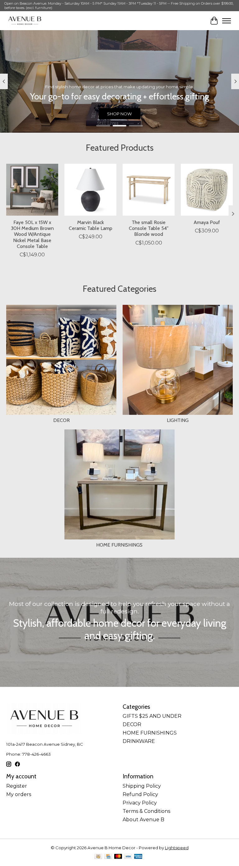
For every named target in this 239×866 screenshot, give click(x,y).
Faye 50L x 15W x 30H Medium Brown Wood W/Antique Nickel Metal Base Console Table (32, 234)
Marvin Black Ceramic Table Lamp (90, 225)
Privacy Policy (140, 803)
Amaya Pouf (207, 222)
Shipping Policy (142, 786)
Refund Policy (140, 794)
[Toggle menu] (226, 21)
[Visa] (128, 857)
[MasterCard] (118, 857)
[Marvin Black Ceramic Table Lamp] (90, 190)
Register (16, 786)
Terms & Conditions (146, 811)
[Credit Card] (108, 857)
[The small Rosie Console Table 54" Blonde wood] (149, 190)
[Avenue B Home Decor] (24, 20)
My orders (18, 794)
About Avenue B (143, 819)
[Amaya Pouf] (207, 190)
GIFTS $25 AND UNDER (152, 716)
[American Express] (138, 857)
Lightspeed (177, 847)
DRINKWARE (139, 741)
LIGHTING (178, 420)
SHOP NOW (119, 113)
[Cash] (98, 857)
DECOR (61, 420)
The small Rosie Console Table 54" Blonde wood (148, 228)
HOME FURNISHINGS (119, 545)
